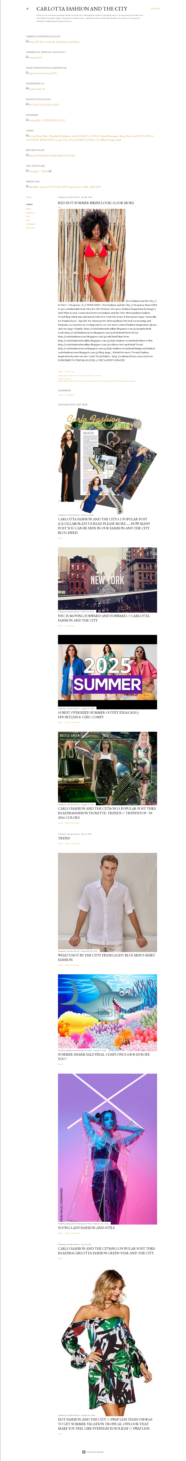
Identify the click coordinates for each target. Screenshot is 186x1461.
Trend (64, 838)
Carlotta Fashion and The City (81, 8)
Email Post (69, 372)
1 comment (69, 626)
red (27, 220)
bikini (28, 209)
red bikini (30, 224)
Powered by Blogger (95, 1452)
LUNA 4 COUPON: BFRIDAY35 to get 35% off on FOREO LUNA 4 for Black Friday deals (90, 138)
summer (30, 228)
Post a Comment (66, 395)
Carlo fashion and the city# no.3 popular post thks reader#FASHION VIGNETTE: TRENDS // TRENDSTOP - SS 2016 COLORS (107, 813)
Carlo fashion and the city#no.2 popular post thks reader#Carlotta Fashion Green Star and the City (106, 1250)
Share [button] (29, 197)
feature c (30, 212)
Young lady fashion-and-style (86, 1227)
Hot (28, 216)
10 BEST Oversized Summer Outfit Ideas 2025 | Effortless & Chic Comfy (98, 714)
